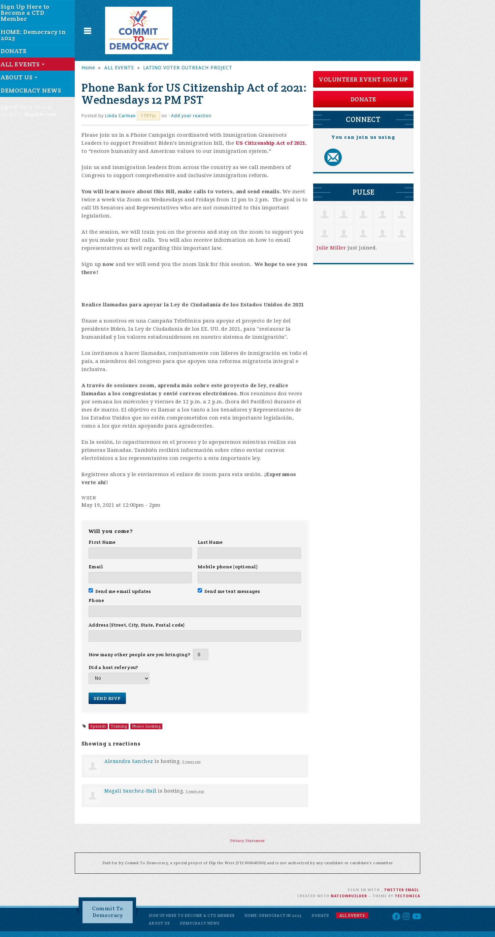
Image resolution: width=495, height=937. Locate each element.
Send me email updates (123, 591)
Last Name (210, 542)
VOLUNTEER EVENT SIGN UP (363, 79)
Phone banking (146, 726)
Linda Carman (120, 115)
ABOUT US (159, 923)
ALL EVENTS (119, 67)
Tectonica (407, 896)
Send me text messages (232, 591)
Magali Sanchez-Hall (130, 791)
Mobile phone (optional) (228, 567)
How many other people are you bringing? (139, 654)
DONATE (363, 99)
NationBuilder (349, 896)
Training (119, 726)
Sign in (9, 107)
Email (96, 567)
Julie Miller (331, 248)
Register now (40, 114)
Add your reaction (191, 115)
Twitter (394, 890)
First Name (102, 542)
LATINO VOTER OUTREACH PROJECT (187, 67)
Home (88, 67)
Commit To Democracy (107, 912)
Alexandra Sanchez (128, 761)
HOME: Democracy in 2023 (273, 915)
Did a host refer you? (113, 667)
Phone (96, 600)
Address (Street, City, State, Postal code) (137, 625)
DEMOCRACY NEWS (200, 923)
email (412, 890)
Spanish (98, 726)
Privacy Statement (247, 841)
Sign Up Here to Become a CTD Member (192, 915)
